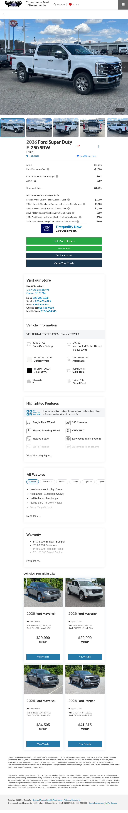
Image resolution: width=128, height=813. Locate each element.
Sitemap (36, 800)
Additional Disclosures (72, 800)
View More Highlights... (39, 455)
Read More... (33, 516)
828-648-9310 (46, 307)
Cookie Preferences (54, 800)
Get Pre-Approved (64, 255)
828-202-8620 (41, 297)
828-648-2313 (49, 311)
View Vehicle (43, 657)
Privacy (43, 800)
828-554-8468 (41, 304)
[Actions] (99, 146)
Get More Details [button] (64, 241)
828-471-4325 (43, 301)
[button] (4, 14)
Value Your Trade (64, 263)
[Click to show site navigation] (123, 5)
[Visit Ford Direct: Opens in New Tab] (112, 803)
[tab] (32, 481)
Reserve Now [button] (64, 248)
